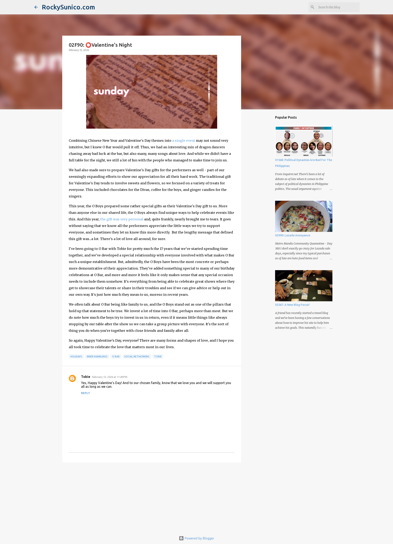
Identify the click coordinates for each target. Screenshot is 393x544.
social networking (136, 356)
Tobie (158, 356)
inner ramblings (97, 356)
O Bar (116, 356)
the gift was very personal (121, 219)
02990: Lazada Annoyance (292, 235)
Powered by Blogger (199, 538)
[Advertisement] (152, 497)
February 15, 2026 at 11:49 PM (109, 376)
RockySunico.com (68, 7)
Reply (85, 393)
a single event (183, 140)
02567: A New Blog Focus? (292, 304)
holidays (76, 356)
